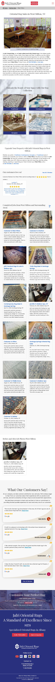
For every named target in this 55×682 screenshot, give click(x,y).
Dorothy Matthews (40, 537)
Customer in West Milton (12, 231)
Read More (25, 510)
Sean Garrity (42, 519)
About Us (21, 675)
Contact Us (34, 2)
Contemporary (40, 109)
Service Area (12, 8)
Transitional (40, 133)
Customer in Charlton (37, 231)
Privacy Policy (27, 675)
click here (40, 62)
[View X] (29, 656)
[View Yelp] (33, 656)
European (15, 133)
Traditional (14, 109)
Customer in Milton (10, 341)
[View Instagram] (38, 656)
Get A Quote (36, 635)
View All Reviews (27, 581)
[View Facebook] (21, 656)
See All (50, 206)
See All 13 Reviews (47, 172)
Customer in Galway (10, 416)
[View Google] (25, 656)
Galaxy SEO (30, 679)
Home (5, 8)
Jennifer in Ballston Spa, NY (39, 304)
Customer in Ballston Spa (38, 381)
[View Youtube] (17, 656)
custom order (28, 602)
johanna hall (42, 574)
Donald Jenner (42, 555)
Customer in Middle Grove (12, 381)
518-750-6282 (34, 4)
